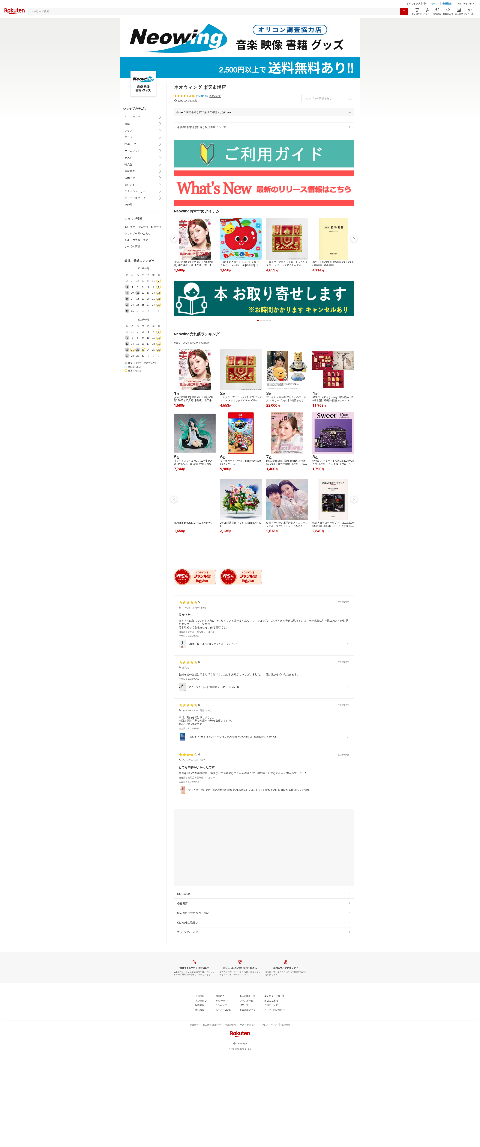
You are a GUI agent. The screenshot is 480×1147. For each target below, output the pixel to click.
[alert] (264, 122)
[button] (467, 13)
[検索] (404, 21)
